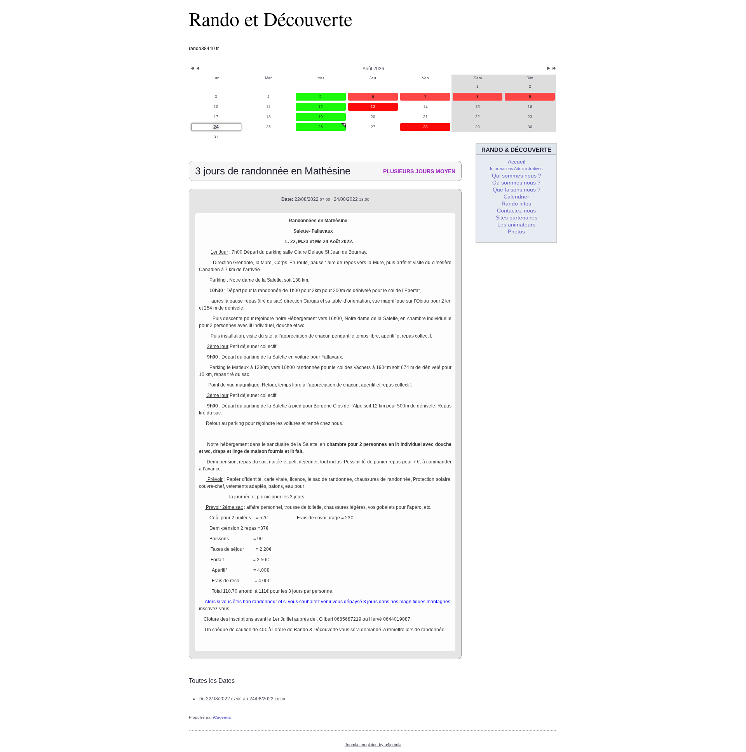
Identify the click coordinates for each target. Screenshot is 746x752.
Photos (516, 231)
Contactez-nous (516, 210)
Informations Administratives (516, 168)
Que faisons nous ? (516, 189)
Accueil (516, 161)
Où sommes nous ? (516, 182)
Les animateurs (516, 224)
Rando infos (516, 203)
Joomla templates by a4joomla (373, 744)
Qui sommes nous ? (516, 175)
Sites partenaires (516, 217)
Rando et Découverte (270, 18)
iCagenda (222, 717)
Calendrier (516, 196)
